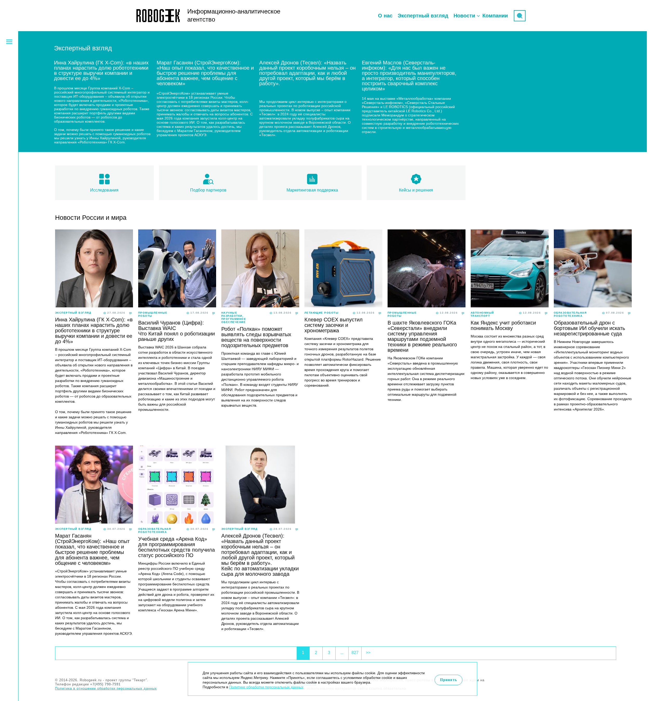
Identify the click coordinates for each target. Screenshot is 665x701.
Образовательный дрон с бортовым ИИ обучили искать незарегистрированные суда (589, 328)
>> (368, 652)
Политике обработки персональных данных (266, 687)
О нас (385, 15)
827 (354, 652)
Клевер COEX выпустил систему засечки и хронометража (333, 325)
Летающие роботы (321, 312)
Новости (464, 15)
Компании (495, 15)
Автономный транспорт (482, 314)
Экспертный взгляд (423, 15)
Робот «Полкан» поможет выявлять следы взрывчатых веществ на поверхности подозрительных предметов (256, 337)
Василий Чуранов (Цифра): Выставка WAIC (171, 325)
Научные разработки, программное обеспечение (233, 317)
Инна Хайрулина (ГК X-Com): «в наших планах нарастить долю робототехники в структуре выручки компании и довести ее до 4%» (94, 330)
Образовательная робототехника (570, 314)
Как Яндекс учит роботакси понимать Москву (503, 325)
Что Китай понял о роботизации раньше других (176, 336)
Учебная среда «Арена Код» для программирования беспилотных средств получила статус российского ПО (176, 547)
